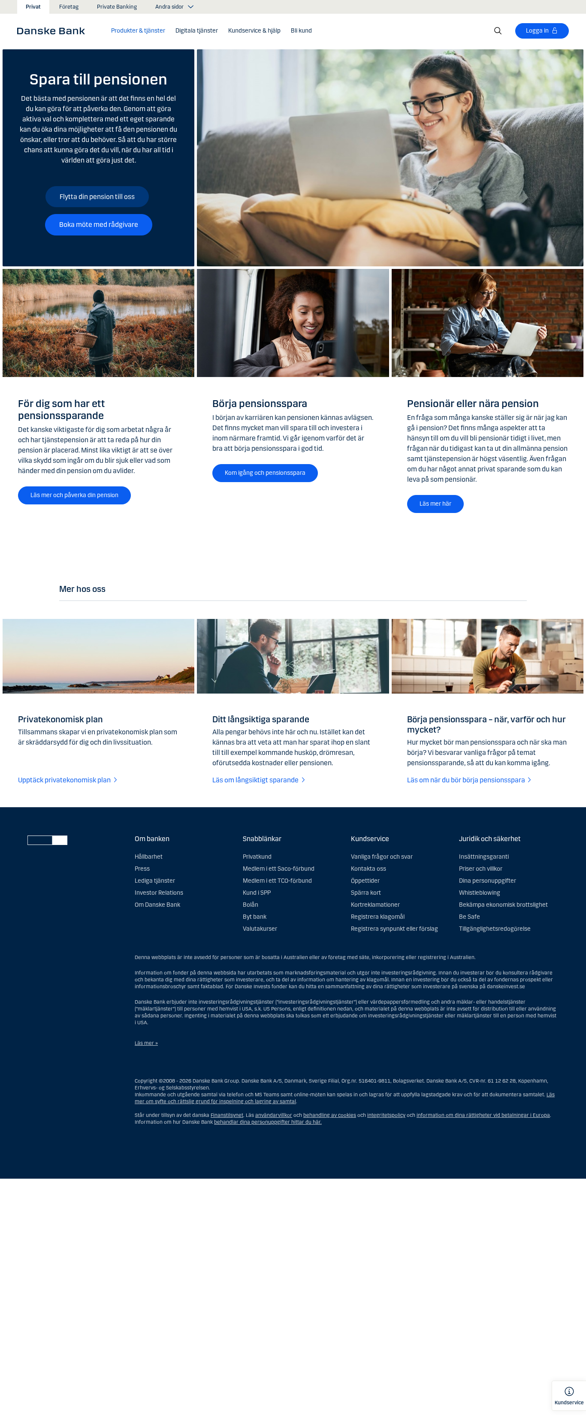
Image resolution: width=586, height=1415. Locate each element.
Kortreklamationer (375, 904)
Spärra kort (366, 892)
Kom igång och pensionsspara (265, 473)
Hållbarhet (149, 856)
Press (142, 868)
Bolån (250, 904)
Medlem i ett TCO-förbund (277, 880)
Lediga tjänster (155, 880)
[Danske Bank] (54, 30)
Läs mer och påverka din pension (74, 495)
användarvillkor (273, 1115)
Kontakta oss (368, 868)
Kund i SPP (257, 892)
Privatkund (257, 856)
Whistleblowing (479, 892)
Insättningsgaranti (484, 856)
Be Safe (469, 916)
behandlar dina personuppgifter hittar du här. (268, 1122)
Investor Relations (159, 892)
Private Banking (117, 6)
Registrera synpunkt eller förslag (394, 928)
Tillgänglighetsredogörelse (495, 928)
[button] (138, 31)
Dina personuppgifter (487, 880)
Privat (33, 6)
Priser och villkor (480, 868)
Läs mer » (146, 1043)
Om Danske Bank (157, 904)
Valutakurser (260, 928)
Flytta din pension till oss (97, 197)
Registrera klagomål (378, 916)
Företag (69, 6)
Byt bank (254, 916)
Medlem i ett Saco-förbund (278, 868)
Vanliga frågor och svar (382, 856)
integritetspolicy (386, 1115)
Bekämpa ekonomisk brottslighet (503, 904)
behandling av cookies (329, 1115)
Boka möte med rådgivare (98, 224)
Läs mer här (435, 503)
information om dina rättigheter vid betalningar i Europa (483, 1115)
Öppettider (365, 880)
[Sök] (498, 31)
